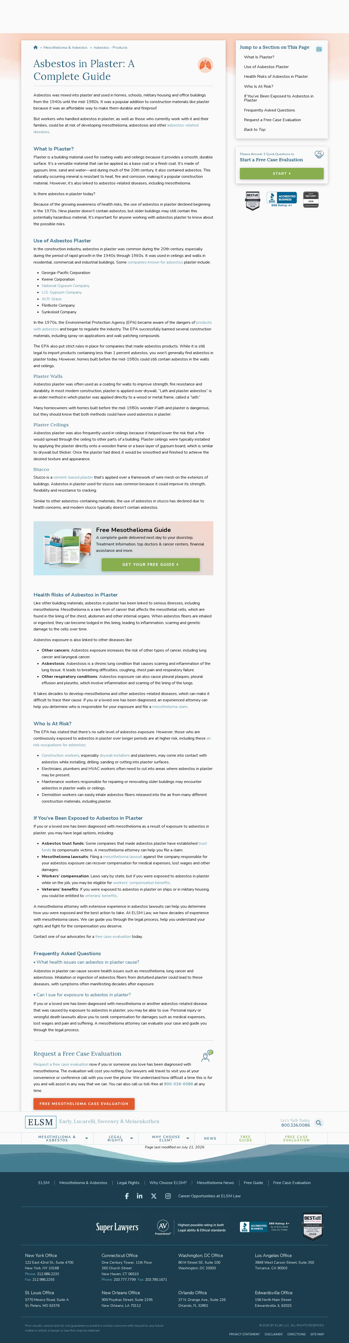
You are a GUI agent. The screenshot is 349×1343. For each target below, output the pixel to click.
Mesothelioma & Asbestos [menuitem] (57, 1139)
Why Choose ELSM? (168, 1183)
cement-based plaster (73, 477)
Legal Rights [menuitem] (115, 1139)
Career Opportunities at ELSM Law (209, 1196)
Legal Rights (128, 1183)
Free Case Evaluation (296, 1139)
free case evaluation (113, 936)
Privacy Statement (244, 1334)
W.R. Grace (52, 299)
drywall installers (115, 755)
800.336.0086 (295, 1125)
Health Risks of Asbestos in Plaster (276, 76)
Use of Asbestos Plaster (266, 67)
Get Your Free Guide (149, 564)
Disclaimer (274, 1334)
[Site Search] (319, 1123)
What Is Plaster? (259, 57)
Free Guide (245, 1139)
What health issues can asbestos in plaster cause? (88, 962)
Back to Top (254, 129)
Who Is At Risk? (258, 86)
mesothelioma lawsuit (122, 857)
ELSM (43, 1183)
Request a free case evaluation (60, 1064)
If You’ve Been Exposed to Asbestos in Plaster (278, 98)
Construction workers (60, 755)
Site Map (317, 1334)
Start (281, 173)
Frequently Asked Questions (269, 110)
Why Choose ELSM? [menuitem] (166, 1139)
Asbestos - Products (110, 47)
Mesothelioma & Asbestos (65, 47)
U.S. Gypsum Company (62, 292)
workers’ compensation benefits (141, 883)
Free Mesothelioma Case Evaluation (84, 1103)
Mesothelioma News (215, 1183)
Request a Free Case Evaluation (272, 120)
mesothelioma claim (170, 707)
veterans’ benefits (101, 896)
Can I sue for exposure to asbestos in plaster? (84, 995)
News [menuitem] (210, 1138)
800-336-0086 (178, 1084)
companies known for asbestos (155, 262)
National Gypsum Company (65, 286)
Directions (296, 1334)
